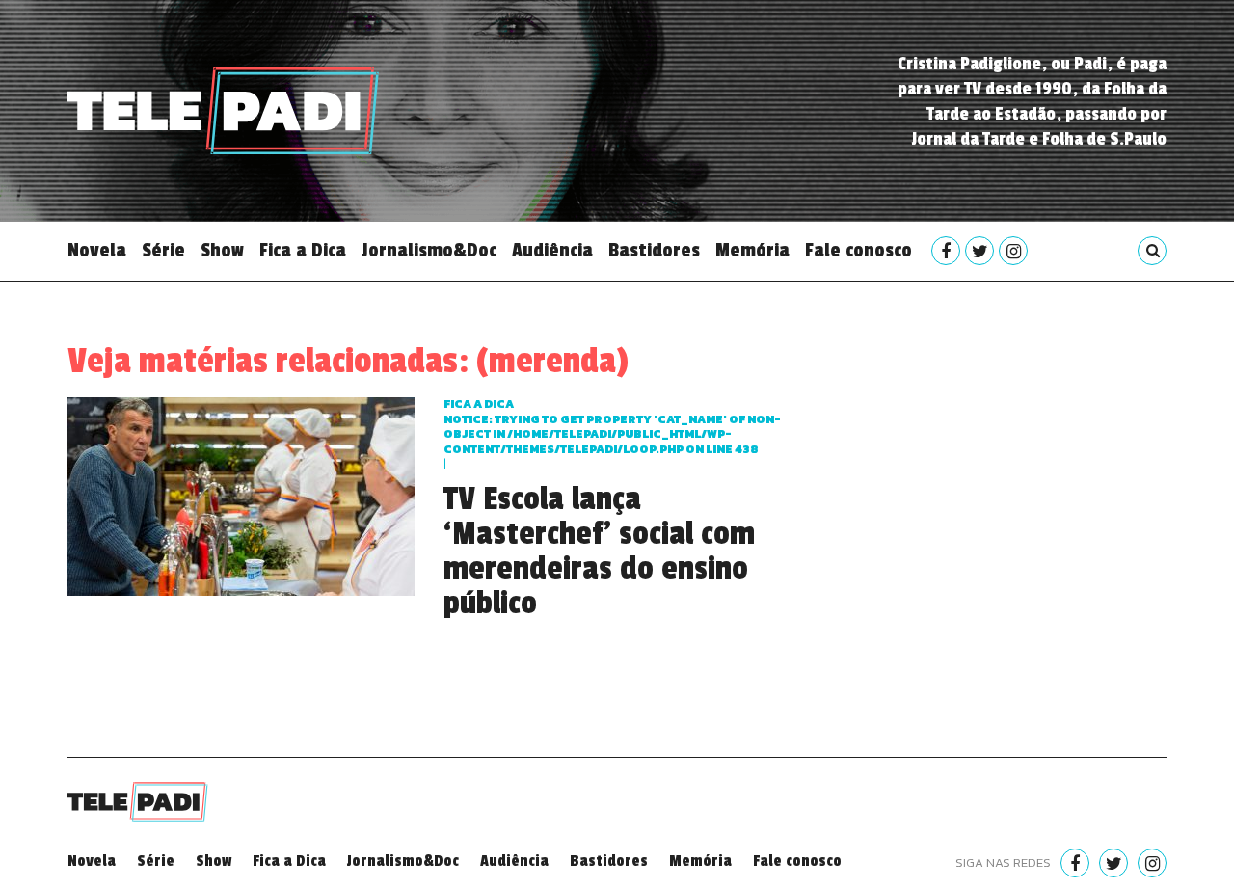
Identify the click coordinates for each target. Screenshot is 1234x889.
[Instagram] (1013, 250)
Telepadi (223, 110)
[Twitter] (979, 250)
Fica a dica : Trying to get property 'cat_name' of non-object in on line (612, 426)
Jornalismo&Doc (429, 250)
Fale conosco (858, 250)
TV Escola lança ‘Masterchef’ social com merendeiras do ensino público (599, 551)
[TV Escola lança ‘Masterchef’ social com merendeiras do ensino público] (241, 494)
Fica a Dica (302, 250)
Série (163, 250)
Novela (96, 250)
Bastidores (654, 250)
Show (222, 250)
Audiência (552, 250)
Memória (752, 250)
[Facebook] (945, 250)
